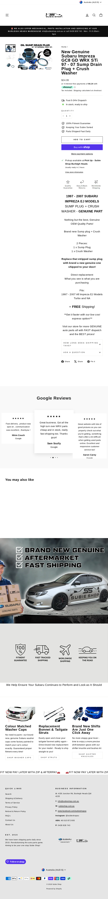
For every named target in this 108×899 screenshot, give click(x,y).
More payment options (82, 154)
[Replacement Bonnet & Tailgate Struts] (54, 714)
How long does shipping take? (80, 344)
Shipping (77, 90)
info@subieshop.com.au (68, 801)
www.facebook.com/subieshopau (72, 811)
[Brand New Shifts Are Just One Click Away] (87, 714)
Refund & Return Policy (15, 811)
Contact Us (10, 820)
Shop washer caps (19, 757)
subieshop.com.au (66, 806)
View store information (74, 172)
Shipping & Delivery (14, 798)
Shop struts (49, 757)
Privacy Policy (11, 807)
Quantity (67, 111)
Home (64, 47)
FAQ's (7, 816)
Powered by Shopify (54, 889)
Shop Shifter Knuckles (87, 755)
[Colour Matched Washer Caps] (20, 714)
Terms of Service (12, 803)
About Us (9, 825)
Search (8, 794)
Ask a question (74, 352)
